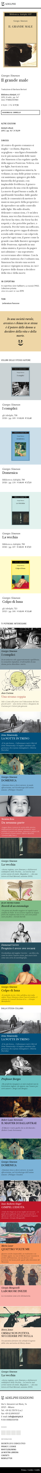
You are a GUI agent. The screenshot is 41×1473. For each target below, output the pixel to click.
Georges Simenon (10, 75)
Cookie (13, 1446)
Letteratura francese (10, 303)
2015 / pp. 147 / (10, 129)
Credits (37, 1470)
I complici (9, 408)
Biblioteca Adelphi (8, 95)
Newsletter (6, 1458)
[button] (31, 69)
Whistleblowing (8, 1449)
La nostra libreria (9, 1452)
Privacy (4, 1446)
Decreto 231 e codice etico (13, 1443)
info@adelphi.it (15, 1416)
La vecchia (10, 537)
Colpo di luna (12, 602)
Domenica (10, 473)
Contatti (5, 1455)
